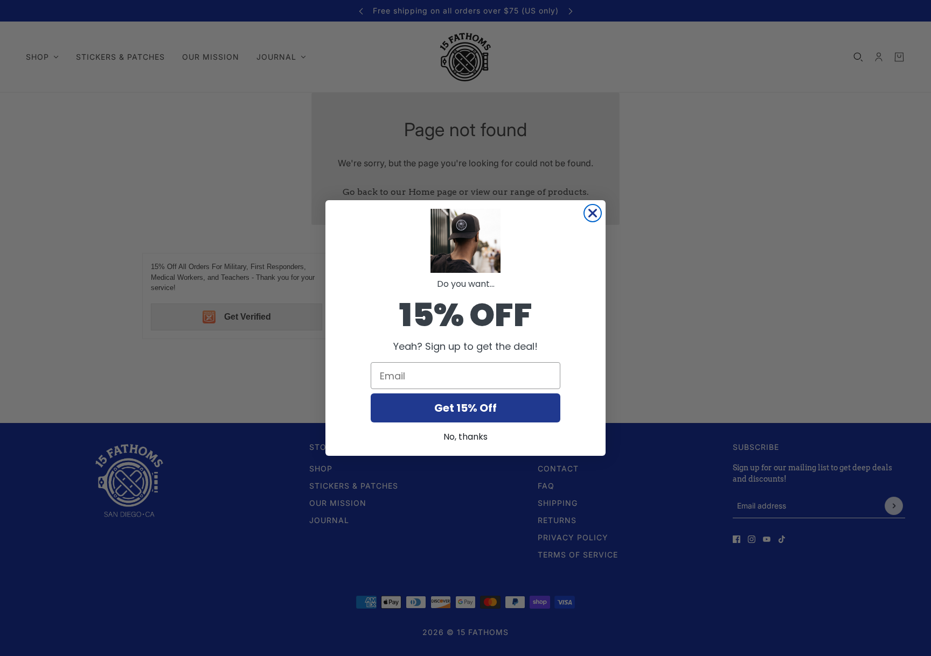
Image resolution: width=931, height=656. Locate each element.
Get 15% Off (465, 407)
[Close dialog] (592, 213)
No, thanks (465, 437)
